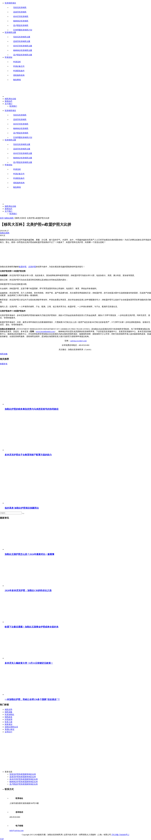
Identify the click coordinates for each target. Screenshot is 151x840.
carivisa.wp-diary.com (78, 341)
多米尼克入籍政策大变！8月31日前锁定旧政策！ (29, 663)
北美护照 (32, 267)
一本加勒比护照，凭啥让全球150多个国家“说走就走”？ (32, 699)
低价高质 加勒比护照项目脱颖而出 (22, 508)
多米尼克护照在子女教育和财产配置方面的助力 (28, 454)
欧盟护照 (22, 267)
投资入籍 (8, 722)
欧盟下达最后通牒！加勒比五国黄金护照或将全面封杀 (32, 627)
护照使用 (8, 719)
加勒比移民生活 (11, 727)
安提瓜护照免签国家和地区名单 (22, 774)
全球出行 (8, 732)
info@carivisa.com (16, 830)
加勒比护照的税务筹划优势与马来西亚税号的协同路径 (32, 409)
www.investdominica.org (45, 331)
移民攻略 (4, 354)
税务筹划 (8, 724)
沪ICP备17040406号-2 (120, 835)
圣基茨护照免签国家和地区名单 (22, 777)
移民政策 (8, 717)
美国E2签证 (9, 729)
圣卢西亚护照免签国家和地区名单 (23, 784)
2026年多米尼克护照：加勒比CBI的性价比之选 (28, 590)
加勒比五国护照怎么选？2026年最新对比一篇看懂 (29, 554)
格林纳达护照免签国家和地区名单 (23, 782)
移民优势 (8, 710)
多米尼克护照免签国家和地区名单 (23, 779)
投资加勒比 (9, 714)
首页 (2, 218)
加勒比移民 (9, 218)
